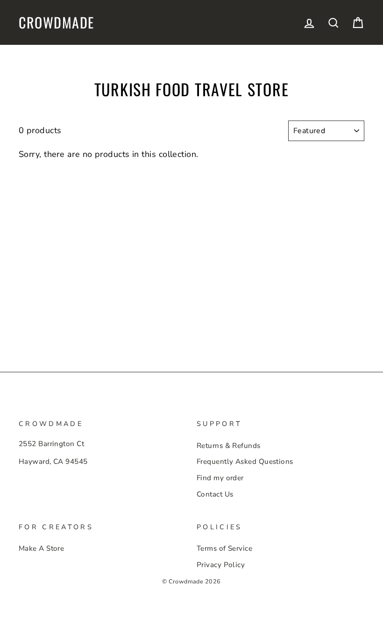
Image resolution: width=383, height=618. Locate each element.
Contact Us (215, 494)
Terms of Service (224, 548)
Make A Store (41, 548)
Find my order (220, 478)
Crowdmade (56, 22)
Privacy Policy (221, 564)
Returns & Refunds (229, 445)
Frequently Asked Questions (245, 461)
